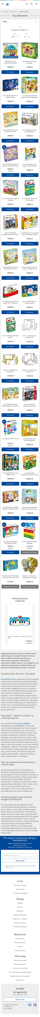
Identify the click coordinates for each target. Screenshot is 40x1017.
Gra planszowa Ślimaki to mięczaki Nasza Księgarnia (29, 96)
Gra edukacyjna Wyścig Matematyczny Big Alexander (10, 542)
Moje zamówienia (20, 942)
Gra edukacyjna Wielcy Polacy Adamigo (30, 131)
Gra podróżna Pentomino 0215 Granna (29, 199)
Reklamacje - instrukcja (20, 919)
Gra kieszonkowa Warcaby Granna (10, 336)
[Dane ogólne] (31, 4)
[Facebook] (35, 1005)
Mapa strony (20, 980)
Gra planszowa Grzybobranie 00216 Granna (29, 474)
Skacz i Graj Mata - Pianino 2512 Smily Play (20, 637)
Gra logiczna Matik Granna (10, 438)
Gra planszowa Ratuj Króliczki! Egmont (29, 439)
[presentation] (6, 625)
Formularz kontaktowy (20, 893)
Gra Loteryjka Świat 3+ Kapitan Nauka (29, 302)
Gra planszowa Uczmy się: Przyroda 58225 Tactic (10, 268)
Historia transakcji (20, 950)
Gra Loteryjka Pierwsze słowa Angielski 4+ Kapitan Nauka (10, 405)
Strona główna (4, 11)
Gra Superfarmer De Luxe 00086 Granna (10, 473)
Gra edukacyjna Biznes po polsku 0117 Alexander (10, 302)
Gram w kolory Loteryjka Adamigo (29, 542)
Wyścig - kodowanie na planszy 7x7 (10, 371)
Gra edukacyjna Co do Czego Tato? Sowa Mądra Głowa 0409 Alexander (29, 233)
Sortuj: (20, 27)
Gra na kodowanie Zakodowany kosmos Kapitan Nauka (29, 405)
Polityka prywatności (20, 915)
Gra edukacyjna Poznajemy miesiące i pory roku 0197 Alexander (10, 576)
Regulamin (20, 911)
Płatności (20, 907)
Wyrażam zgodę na (20, 866)
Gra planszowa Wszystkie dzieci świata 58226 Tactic (30, 508)
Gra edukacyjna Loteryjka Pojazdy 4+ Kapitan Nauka (10, 508)
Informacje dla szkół (20, 960)
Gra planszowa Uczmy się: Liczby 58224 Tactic (10, 130)
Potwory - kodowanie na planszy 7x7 (29, 371)
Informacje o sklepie (20, 885)
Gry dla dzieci (14, 11)
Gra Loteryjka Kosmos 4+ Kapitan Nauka (10, 96)
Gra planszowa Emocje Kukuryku (30, 62)
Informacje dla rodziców (20, 968)
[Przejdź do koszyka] (36, 4)
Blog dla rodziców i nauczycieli (20, 976)
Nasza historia (20, 889)
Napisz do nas (20, 999)
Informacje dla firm (20, 964)
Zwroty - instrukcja (20, 923)
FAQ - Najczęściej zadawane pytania (20, 972)
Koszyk (20, 946)
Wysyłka (20, 903)
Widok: (14, 33)
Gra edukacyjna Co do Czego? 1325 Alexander (29, 165)
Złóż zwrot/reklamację (20, 927)
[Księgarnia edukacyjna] (29, 1005)
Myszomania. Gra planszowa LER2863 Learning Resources (10, 62)
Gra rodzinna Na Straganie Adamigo (10, 199)
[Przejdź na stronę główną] (7, 4)
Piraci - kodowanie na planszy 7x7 (29, 336)
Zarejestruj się (20, 938)
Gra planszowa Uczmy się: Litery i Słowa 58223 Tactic (10, 165)
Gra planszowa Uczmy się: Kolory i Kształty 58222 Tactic (29, 268)
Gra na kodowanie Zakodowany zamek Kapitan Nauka (10, 233)
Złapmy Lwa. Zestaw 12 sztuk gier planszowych (29, 576)
